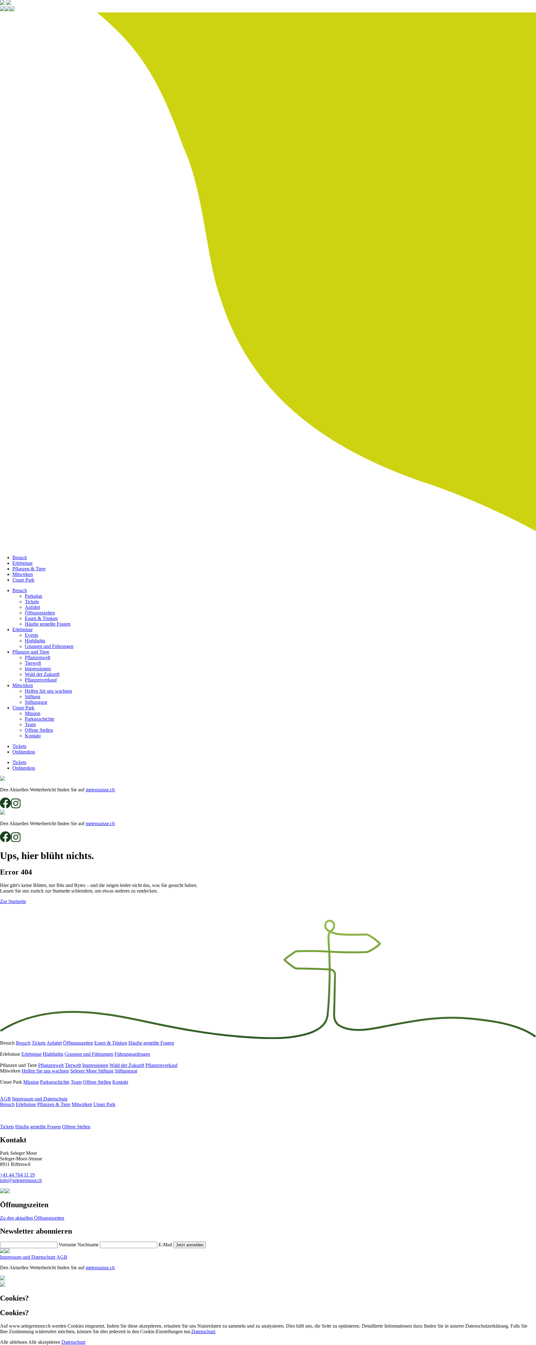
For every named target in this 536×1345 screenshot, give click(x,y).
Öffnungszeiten (40, 612)
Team (30, 724)
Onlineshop (23, 751)
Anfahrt (32, 607)
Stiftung (32, 696)
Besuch (19, 557)
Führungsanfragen (132, 1054)
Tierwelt (33, 663)
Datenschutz (203, 1331)
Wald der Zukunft (42, 674)
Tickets (32, 601)
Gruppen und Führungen (49, 646)
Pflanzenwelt (37, 657)
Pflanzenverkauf (41, 679)
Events (31, 635)
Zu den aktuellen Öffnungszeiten (32, 1218)
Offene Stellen (39, 730)
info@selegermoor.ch (21, 1180)
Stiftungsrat (36, 702)
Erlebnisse (22, 563)
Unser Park (23, 580)
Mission (32, 713)
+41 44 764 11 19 (17, 1174)
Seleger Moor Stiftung (92, 1070)
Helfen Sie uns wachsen (48, 691)
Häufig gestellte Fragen (47, 624)
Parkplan (33, 596)
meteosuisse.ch (100, 789)
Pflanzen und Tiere (30, 652)
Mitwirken (22, 574)
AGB (5, 1098)
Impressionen (38, 668)
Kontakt (33, 735)
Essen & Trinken (41, 618)
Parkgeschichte (39, 719)
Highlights (35, 640)
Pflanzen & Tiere (29, 568)
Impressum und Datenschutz (40, 1098)
